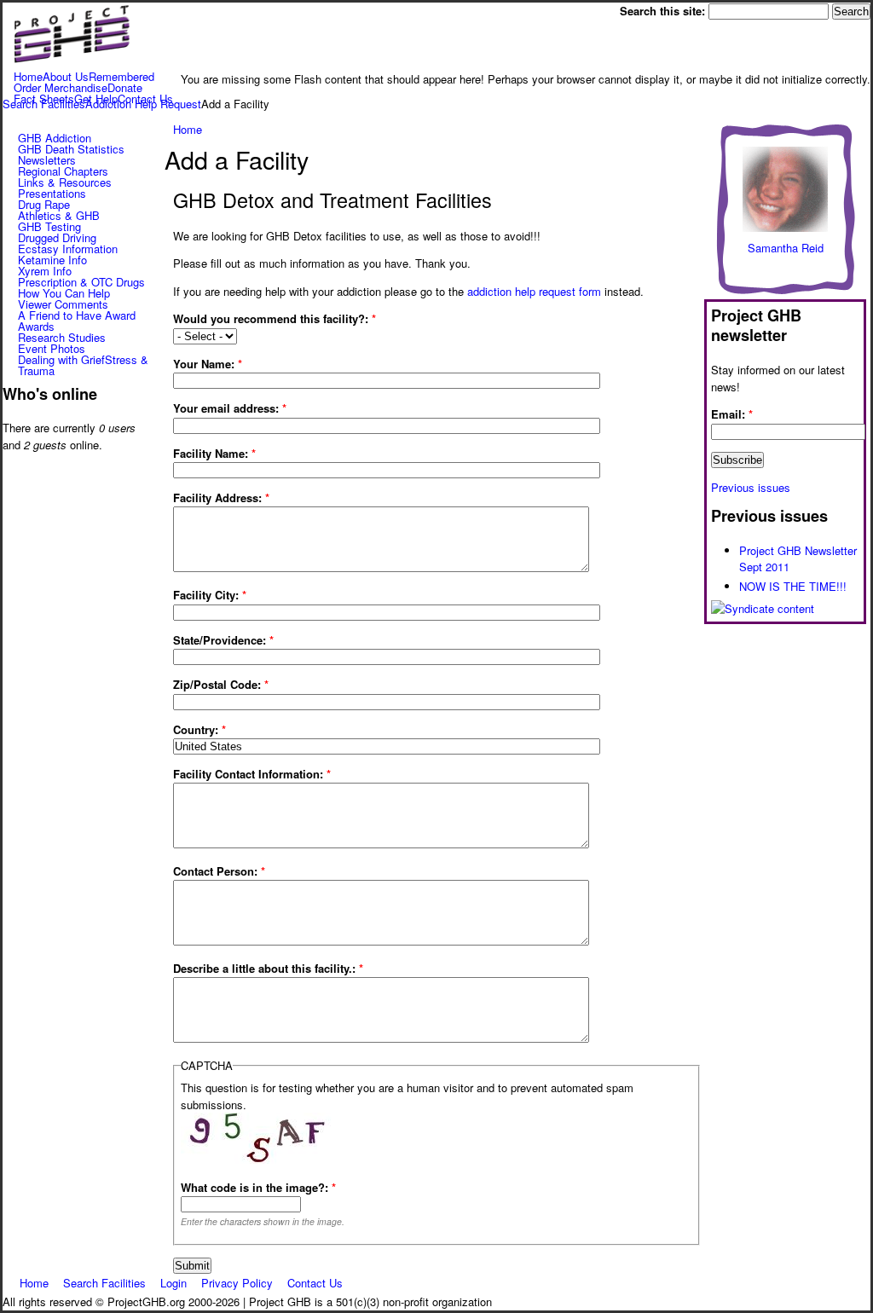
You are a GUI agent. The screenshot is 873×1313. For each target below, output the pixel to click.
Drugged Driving (57, 237)
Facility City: (209, 595)
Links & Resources (65, 182)
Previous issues (750, 487)
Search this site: (664, 11)
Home (28, 76)
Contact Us (315, 1282)
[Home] (71, 62)
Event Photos (51, 348)
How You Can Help (64, 292)
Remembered (121, 76)
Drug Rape (44, 204)
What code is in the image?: (258, 1187)
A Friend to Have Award (77, 315)
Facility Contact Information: (252, 774)
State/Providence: (223, 640)
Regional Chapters (63, 170)
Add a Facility (235, 103)
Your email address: (229, 408)
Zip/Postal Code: (221, 684)
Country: (199, 729)
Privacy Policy (237, 1282)
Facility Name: (214, 453)
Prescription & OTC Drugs (81, 281)
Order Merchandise (60, 87)
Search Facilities (44, 103)
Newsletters (47, 159)
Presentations (52, 193)
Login (173, 1282)
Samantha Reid (786, 248)
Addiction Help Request (143, 103)
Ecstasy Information (68, 248)
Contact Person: (219, 871)
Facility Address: (221, 497)
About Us (66, 76)
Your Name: (207, 364)
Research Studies (62, 337)
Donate (124, 87)
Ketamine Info (52, 259)
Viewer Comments (63, 303)
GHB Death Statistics (71, 148)
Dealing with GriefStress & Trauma (83, 365)
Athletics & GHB (59, 215)
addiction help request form (534, 291)
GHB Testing (49, 226)
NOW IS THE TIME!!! (793, 586)
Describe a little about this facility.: (268, 968)
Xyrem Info (45, 270)
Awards (36, 326)
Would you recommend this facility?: (274, 318)
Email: (732, 414)
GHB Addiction (54, 137)
